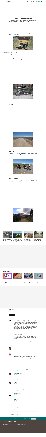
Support (37, 1)
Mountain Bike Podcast (16, 238)
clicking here (23, 182)
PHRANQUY (15, 382)
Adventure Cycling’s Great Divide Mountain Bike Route (27, 28)
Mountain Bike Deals (23, 424)
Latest (33, 1)
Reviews (22, 1)
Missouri (4, 238)
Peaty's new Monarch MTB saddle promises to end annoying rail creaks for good (38, 282)
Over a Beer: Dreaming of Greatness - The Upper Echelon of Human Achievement (28, 240)
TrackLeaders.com (15, 181)
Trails (19, 1)
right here (17, 187)
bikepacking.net (26, 156)
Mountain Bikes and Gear (37, 238)
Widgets (13, 422)
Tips (24, 1)
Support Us (9, 422)
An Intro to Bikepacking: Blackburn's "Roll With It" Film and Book (38, 240)
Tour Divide (11, 27)
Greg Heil (15, 399)
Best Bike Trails (11, 424)
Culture (25, 238)
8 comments (11, 24)
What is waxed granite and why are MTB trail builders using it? (17, 281)
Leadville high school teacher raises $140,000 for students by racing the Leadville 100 (28, 282)
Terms (13, 425)
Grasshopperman (16, 353)
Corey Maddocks (16, 347)
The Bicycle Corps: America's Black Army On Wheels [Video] (7, 240)
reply (17, 329)
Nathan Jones (19, 52)
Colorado (25, 279)
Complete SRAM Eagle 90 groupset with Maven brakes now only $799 (7, 282)
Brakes (3, 279)
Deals (31, 1)
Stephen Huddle (16, 102)
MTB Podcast (7, 424)
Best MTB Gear (19, 424)
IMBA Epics (14, 424)
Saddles (35, 279)
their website (24, 153)
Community (27, 1)
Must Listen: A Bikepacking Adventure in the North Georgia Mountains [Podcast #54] (17, 240)
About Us (7, 422)
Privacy (15, 425)
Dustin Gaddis (16, 318)
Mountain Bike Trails (15, 279)
